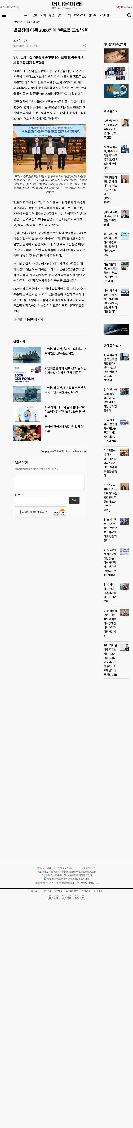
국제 (68, 15)
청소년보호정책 (70, 890)
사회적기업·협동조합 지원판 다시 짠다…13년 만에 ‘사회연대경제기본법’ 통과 (110, 367)
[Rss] (83, 897)
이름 (17, 495)
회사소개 (35, 890)
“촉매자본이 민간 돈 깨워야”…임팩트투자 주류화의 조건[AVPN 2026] (110, 190)
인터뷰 (92, 15)
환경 (51, 15)
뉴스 (26, 15)
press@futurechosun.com (83, 871)
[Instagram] (63, 897)
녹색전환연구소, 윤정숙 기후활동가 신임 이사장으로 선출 (111, 129)
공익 (59, 15)
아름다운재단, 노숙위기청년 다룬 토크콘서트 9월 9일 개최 (111, 273)
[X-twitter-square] (50, 897)
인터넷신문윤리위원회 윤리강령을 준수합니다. (68, 879)
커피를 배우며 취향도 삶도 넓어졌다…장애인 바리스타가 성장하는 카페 (110, 623)
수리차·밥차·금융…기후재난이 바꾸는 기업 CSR (110, 593)
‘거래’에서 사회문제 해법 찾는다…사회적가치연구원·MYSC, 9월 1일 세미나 (110, 562)
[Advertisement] (116, 748)
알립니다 (98, 890)
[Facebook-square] (56, 897)
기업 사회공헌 (33, 22)
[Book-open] (69, 897)
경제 (35, 15)
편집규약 (86, 890)
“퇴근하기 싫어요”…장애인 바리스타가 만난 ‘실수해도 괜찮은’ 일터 (110, 463)
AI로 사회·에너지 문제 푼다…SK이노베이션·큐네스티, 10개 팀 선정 (65, 411)
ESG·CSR (79, 15)
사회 (43, 15)
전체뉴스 (18, 22)
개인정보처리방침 (51, 890)
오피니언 (104, 15)
